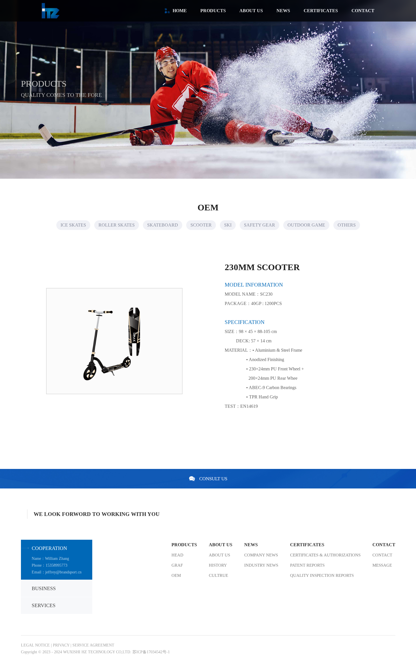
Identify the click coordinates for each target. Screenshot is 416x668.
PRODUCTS (213, 10)
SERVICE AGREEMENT (93, 645)
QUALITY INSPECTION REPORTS (322, 575)
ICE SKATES (73, 225)
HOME (180, 10)
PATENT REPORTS (307, 565)
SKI (227, 225)
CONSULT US (213, 478)
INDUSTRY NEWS (261, 565)
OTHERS (347, 225)
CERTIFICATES (321, 10)
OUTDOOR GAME (306, 225)
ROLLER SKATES (116, 225)
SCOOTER (201, 225)
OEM (176, 575)
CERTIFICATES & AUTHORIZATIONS (325, 555)
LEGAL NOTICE (35, 645)
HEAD (177, 555)
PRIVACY (61, 645)
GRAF (177, 565)
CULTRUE (218, 575)
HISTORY (218, 565)
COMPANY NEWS (261, 555)
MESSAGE (382, 565)
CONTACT (362, 10)
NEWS (283, 10)
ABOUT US (251, 10)
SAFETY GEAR (259, 225)
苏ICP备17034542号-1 (151, 652)
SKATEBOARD (162, 225)
